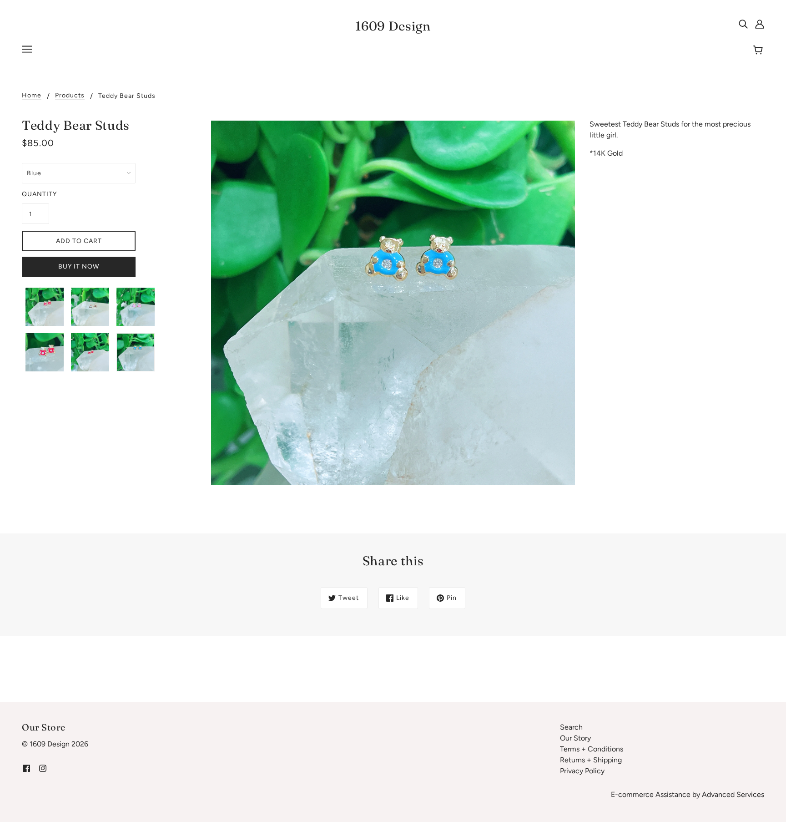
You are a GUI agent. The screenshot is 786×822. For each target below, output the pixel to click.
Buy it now (78, 266)
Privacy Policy (582, 770)
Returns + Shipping (591, 760)
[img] (743, 24)
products (70, 95)
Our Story (575, 738)
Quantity (35, 194)
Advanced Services (733, 794)
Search (571, 727)
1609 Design (393, 26)
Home (31, 95)
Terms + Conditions (591, 749)
